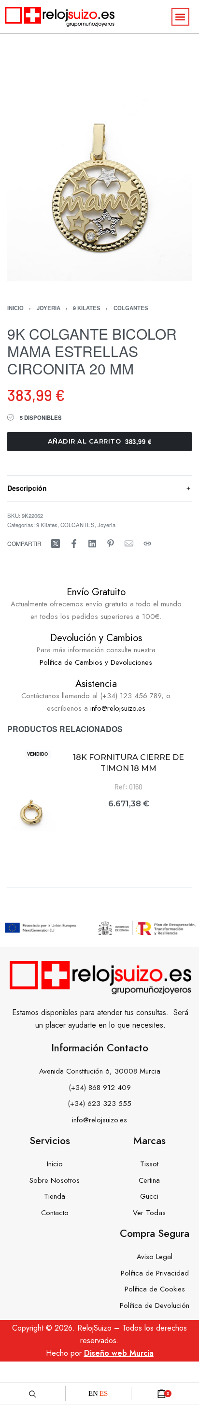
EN (93, 1393)
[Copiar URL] (147, 543)
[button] (180, 17)
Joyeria (48, 308)
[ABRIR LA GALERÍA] (99, 189)
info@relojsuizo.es (117, 708)
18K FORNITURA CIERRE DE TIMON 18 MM (128, 763)
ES (104, 1393)
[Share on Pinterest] (110, 543)
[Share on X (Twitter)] (55, 543)
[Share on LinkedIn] (92, 543)
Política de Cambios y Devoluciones (96, 662)
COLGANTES (131, 308)
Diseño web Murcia (119, 1353)
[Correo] (129, 543)
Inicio (15, 308)
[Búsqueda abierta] (33, 1393)
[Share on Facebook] (74, 543)
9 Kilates (86, 308)
